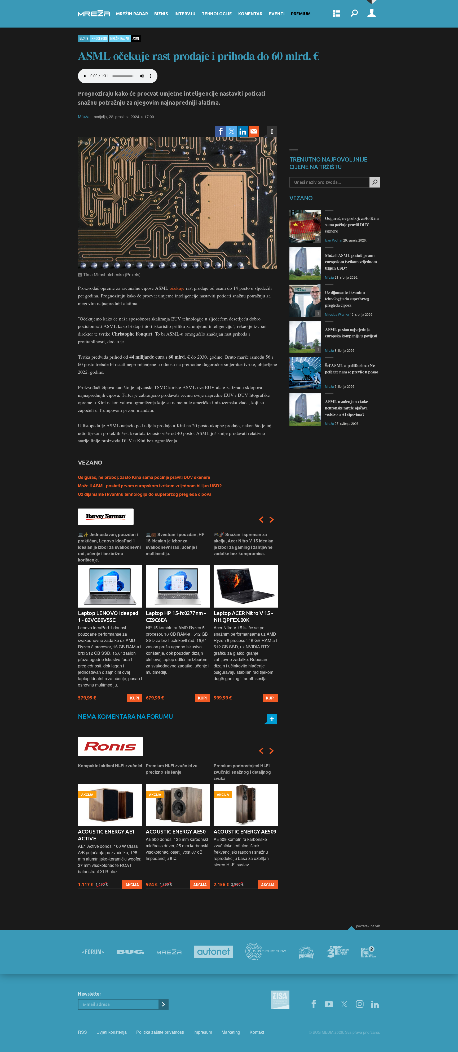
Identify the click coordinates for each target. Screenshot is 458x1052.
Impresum (202, 1032)
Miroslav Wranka (337, 314)
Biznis (161, 13)
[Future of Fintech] (368, 951)
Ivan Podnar (333, 240)
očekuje (177, 288)
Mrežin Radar (132, 13)
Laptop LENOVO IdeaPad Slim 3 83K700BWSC (244, 616)
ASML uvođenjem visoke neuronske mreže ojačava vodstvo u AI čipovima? (346, 407)
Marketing (231, 1032)
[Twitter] (231, 131)
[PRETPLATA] (163, 1004)
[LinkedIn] (242, 131)
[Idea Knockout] (306, 952)
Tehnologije (217, 13)
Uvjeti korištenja (111, 1032)
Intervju (184, 13)
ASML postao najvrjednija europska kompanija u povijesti (351, 332)
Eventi (277, 13)
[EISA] (280, 1001)
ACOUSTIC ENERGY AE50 (108, 831)
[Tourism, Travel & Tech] (337, 951)
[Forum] (93, 952)
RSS (82, 1032)
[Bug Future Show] (265, 951)
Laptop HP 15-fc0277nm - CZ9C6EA (108, 616)
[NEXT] (271, 519)
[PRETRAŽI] (374, 182)
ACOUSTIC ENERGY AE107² (246, 831)
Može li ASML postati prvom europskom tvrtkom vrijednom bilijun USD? (150, 486)
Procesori (99, 38)
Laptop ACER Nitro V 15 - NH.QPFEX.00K (175, 616)
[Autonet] (213, 951)
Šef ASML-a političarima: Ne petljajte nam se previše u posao (351, 368)
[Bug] (130, 952)
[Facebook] (220, 131)
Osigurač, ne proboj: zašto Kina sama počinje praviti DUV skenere (144, 477)
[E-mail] (254, 131)
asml (136, 38)
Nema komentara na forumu (125, 716)
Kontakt (257, 1032)
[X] (344, 1004)
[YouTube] (329, 1004)
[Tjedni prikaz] (336, 13)
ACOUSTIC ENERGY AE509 (177, 831)
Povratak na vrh (368, 925)
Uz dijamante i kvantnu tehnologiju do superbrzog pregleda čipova (145, 494)
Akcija (132, 884)
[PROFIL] (371, 13)
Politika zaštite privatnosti (160, 1032)
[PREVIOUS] (261, 519)
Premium (301, 13)
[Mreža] (169, 952)
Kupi (134, 698)
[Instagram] (360, 1004)
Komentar (250, 13)
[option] (110, 616)
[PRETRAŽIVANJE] (354, 13)
